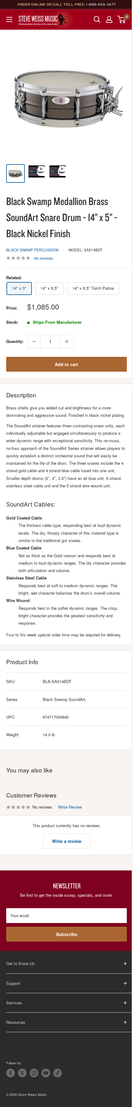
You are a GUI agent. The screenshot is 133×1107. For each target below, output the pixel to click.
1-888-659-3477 (101, 4)
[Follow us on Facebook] (10, 1073)
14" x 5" (19, 288)
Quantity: (15, 341)
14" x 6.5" (49, 288)
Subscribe (66, 934)
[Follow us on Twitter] (22, 1073)
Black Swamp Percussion (32, 249)
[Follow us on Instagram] (34, 1073)
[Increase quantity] (66, 341)
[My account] (109, 19)
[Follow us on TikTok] (57, 1073)
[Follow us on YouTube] (45, 1073)
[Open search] (97, 19)
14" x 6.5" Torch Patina (93, 288)
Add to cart (66, 364)
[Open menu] (9, 19)
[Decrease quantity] (34, 341)
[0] (122, 19)
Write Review (70, 807)
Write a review (66, 841)
